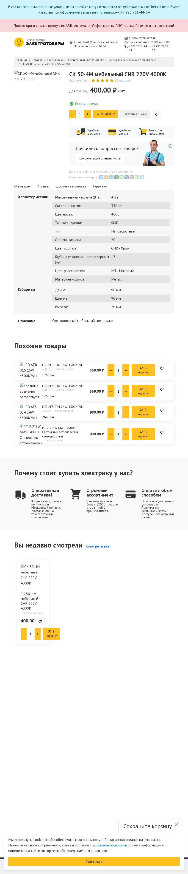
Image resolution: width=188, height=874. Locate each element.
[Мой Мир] (111, 177)
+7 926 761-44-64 (138, 48)
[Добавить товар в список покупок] (156, 114)
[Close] (176, 824)
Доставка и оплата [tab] (71, 186)
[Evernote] (121, 177)
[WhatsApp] (137, 177)
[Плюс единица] (87, 114)
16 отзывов (123, 80)
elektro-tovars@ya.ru (142, 38)
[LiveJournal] (126, 177)
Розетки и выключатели (154, 25)
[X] (116, 177)
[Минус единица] (72, 114)
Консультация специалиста (100, 158)
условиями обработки (109, 845)
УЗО (119, 25)
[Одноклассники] (106, 177)
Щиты (129, 25)
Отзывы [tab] (43, 186)
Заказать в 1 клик (135, 114)
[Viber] (132, 177)
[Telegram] (142, 177)
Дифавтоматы (103, 25)
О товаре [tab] (22, 186)
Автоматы (82, 25)
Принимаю (94, 861)
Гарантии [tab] (100, 186)
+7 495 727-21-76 (161, 48)
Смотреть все (98, 546)
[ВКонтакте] (101, 177)
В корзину (108, 114)
